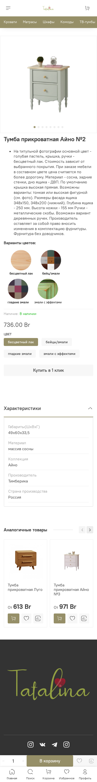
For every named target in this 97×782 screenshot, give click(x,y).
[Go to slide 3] (43, 127)
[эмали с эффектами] (48, 291)
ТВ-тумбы (87, 22)
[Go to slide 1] (35, 127)
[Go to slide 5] (50, 127)
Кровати (10, 22)
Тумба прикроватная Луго (25, 587)
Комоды (67, 22)
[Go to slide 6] (54, 127)
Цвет (8, 334)
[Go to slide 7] (58, 127)
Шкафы (48, 22)
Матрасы (30, 22)
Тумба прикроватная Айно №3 (71, 589)
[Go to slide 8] (62, 127)
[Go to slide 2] (39, 127)
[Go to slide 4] (47, 127)
